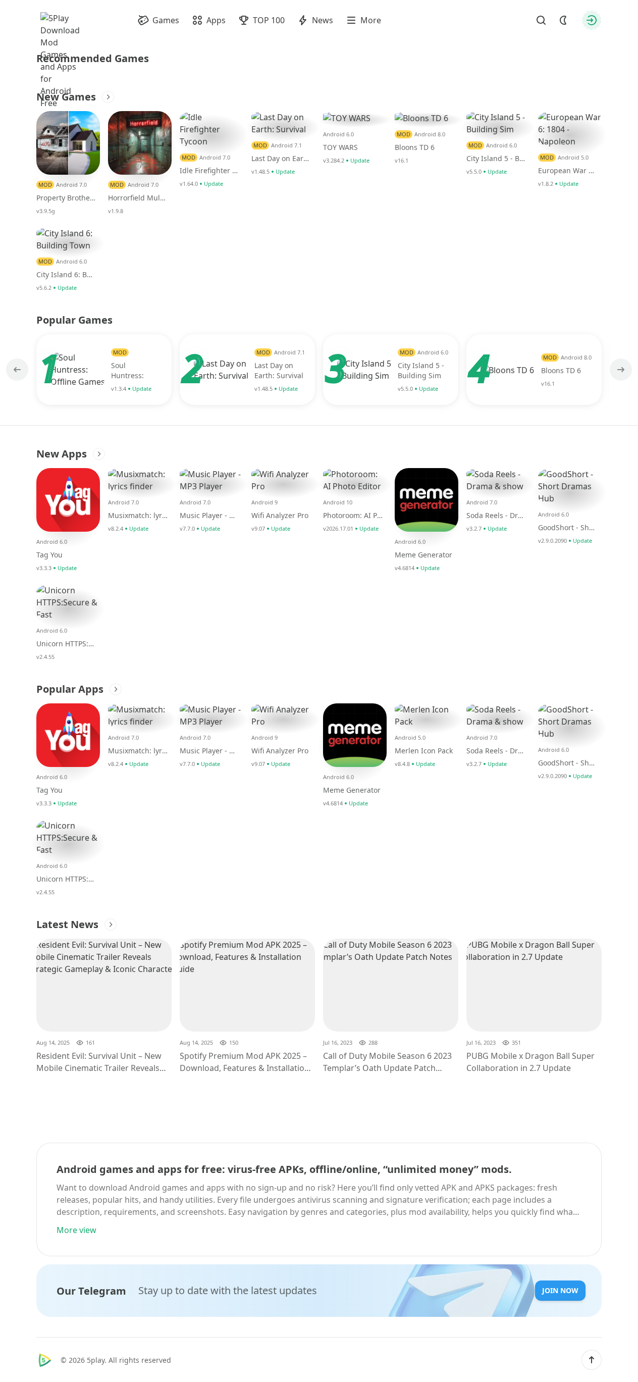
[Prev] (18, 369)
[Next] (620, 369)
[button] (591, 1360)
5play (95, 1360)
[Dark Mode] (563, 20)
